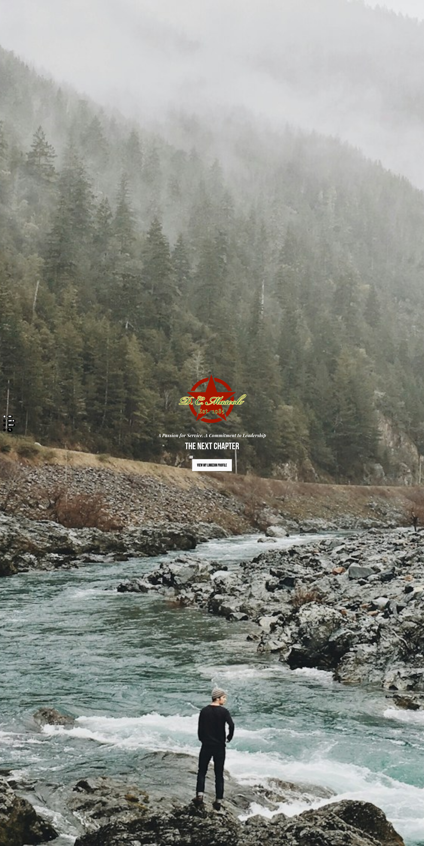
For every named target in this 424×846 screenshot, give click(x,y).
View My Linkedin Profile (212, 465)
